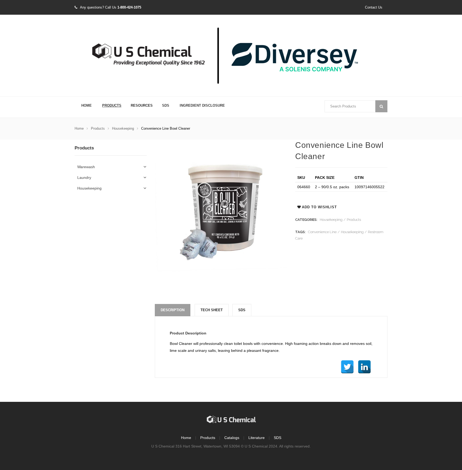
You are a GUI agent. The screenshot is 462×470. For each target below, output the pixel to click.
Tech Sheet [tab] (212, 310)
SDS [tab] (241, 310)
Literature (256, 438)
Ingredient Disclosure (202, 105)
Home (86, 105)
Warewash (86, 167)
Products (111, 105)
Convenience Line (322, 232)
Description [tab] (172, 310)
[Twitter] (347, 366)
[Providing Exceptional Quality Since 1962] (231, 55)
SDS (165, 105)
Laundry (84, 177)
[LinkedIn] (364, 366)
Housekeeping (123, 128)
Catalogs (231, 438)
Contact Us (373, 7)
